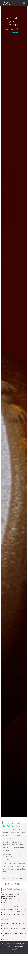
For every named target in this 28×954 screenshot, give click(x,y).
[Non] (26, 947)
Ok (14, 951)
